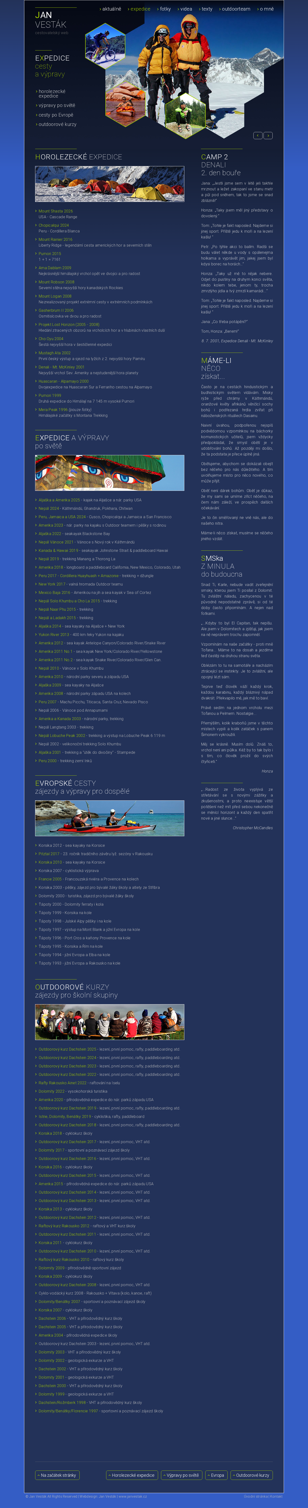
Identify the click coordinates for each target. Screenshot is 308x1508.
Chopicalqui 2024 (54, 225)
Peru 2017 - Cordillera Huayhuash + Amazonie (79, 575)
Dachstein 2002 (52, 1369)
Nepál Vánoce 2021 (56, 542)
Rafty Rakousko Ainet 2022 (63, 1083)
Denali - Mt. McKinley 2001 (62, 367)
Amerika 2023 (51, 525)
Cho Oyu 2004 (51, 338)
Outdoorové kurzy (252, 1475)
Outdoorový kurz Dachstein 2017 (67, 1142)
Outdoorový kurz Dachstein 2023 (67, 1066)
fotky (165, 9)
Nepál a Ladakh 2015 (57, 618)
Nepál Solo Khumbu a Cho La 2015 (69, 601)
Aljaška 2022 (50, 533)
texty (207, 9)
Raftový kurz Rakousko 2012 (64, 1226)
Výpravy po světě (182, 1475)
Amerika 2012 (51, 643)
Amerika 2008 (51, 693)
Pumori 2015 (50, 253)
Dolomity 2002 (52, 1360)
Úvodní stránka (256, 1496)
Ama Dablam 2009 (55, 268)
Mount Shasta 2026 (56, 211)
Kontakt (276, 1496)
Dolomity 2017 (51, 1150)
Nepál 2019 (49, 559)
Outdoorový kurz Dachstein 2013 (67, 1200)
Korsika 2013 (50, 1209)
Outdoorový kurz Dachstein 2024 (67, 1057)
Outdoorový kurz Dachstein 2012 (67, 1217)
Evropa (217, 1475)
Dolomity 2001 (51, 1377)
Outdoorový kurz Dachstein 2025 (67, 1049)
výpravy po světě (57, 105)
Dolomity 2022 (51, 1091)
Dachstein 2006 (53, 1318)
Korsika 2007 (51, 1310)
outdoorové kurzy (58, 124)
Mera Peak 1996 (53, 409)
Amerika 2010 (51, 676)
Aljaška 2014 (50, 626)
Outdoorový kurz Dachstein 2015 (67, 1175)
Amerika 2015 (51, 1184)
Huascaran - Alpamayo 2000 (64, 381)
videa (186, 9)
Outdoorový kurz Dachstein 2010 (67, 1251)
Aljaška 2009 (50, 685)
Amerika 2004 (51, 1335)
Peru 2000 (48, 761)
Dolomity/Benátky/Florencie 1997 (68, 1411)
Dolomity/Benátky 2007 (59, 1301)
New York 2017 (52, 584)
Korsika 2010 (50, 862)
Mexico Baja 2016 (55, 592)
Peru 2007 (48, 702)
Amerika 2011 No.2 (56, 660)
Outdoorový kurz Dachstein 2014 (67, 1192)
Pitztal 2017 (50, 854)
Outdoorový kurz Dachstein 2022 (67, 1074)
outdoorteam (236, 9)
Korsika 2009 (51, 1276)
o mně (267, 9)
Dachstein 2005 (52, 1327)
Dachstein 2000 (52, 1385)
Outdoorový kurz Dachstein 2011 (67, 1234)
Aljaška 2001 (50, 752)
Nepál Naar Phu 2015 (57, 609)
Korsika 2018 (50, 1133)
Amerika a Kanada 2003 (60, 719)
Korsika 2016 (50, 1167)
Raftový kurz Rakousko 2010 (64, 1259)
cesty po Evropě (56, 114)
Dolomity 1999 (51, 1394)
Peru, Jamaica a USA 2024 (62, 517)
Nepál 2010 (49, 668)
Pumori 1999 (50, 395)
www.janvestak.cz (133, 1496)
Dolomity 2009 (51, 1268)
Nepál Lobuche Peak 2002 (62, 735)
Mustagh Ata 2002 (55, 353)
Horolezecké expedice (132, 1475)
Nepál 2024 (49, 508)
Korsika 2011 (50, 1242)
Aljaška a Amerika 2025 (59, 500)
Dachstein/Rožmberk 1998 (62, 1402)
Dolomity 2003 (51, 1352)
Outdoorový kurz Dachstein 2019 (67, 1108)
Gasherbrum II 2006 (56, 310)
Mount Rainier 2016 (55, 239)
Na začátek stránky (58, 1475)
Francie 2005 (50, 879)
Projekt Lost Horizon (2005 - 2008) (69, 324)
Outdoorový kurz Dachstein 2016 (67, 1158)
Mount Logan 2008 (55, 296)
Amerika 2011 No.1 (56, 651)
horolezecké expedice (52, 93)
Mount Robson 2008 (56, 282)
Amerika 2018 (51, 567)
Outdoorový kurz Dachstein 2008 (67, 1285)
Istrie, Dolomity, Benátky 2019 (65, 1116)
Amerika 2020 (51, 1099)
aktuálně (112, 9)
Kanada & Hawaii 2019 (58, 550)
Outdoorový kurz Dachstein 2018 (67, 1125)
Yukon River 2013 (54, 634)
